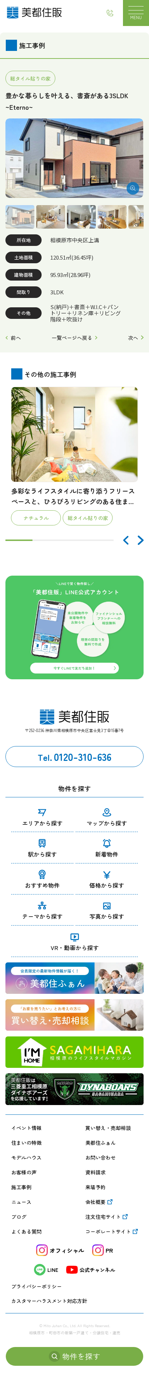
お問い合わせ (100, 1157)
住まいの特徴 (26, 1142)
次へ (133, 338)
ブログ (18, 1216)
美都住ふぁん (100, 1142)
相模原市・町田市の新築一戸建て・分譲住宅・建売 (74, 1332)
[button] (125, 540)
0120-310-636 (75, 756)
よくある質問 (26, 1231)
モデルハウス (26, 1157)
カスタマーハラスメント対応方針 (49, 1300)
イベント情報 (26, 1127)
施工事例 (21, 1187)
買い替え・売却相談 (108, 1127)
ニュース (21, 1201)
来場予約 (95, 1187)
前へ (16, 338)
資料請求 (95, 1172)
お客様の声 (24, 1172)
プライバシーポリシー (36, 1286)
